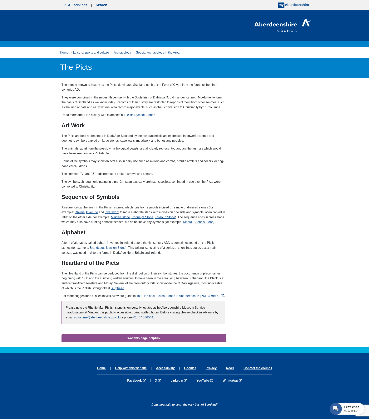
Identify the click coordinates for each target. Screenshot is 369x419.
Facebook (138, 380)
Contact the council (258, 368)
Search (101, 5)
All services (77, 5)
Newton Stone (115, 247)
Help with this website (131, 368)
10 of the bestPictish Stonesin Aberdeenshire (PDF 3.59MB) (180, 296)
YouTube (207, 380)
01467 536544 (143, 317)
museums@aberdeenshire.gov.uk (97, 317)
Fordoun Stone (165, 217)
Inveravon (111, 212)
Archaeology (122, 52)
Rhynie (80, 212)
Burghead (117, 288)
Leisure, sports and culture (91, 52)
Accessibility (165, 368)
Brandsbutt (97, 247)
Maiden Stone (120, 217)
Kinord (187, 222)
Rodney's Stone (142, 217)
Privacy (211, 368)
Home (64, 52)
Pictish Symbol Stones (139, 115)
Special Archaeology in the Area (158, 52)
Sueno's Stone (204, 222)
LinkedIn (181, 380)
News (230, 368)
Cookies (190, 368)
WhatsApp (232, 380)
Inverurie (92, 212)
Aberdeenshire (294, 5)
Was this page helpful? (143, 338)
